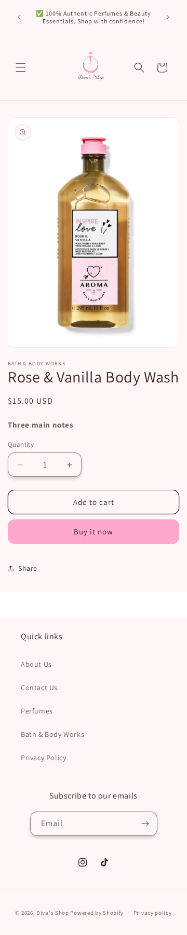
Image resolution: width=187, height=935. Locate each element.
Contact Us (39, 687)
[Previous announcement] (19, 17)
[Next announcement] (167, 17)
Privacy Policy (43, 757)
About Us (36, 664)
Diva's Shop (52, 912)
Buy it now (93, 532)
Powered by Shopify (97, 912)
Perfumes (37, 711)
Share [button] (27, 568)
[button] (20, 67)
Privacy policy (152, 912)
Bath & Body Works (52, 734)
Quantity (21, 444)
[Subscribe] (145, 824)
